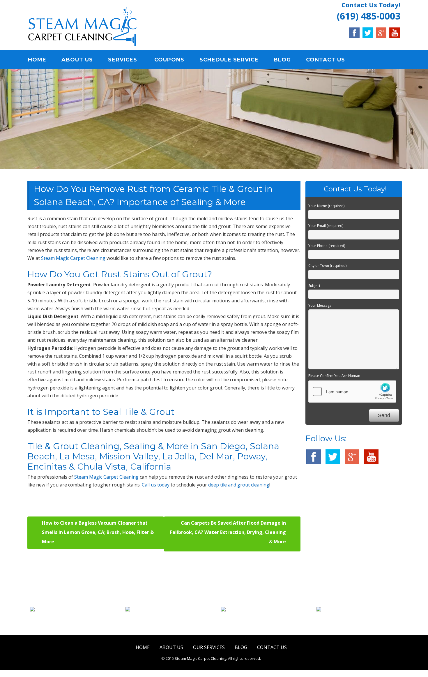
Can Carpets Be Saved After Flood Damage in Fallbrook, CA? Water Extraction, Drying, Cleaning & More (228, 532)
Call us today (155, 485)
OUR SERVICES (209, 647)
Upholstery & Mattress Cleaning (265, 620)
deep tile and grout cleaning (238, 485)
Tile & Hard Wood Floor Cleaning (169, 620)
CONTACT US (325, 60)
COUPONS (169, 60)
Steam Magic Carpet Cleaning (73, 258)
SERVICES (122, 60)
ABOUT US (77, 60)
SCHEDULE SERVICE (229, 60)
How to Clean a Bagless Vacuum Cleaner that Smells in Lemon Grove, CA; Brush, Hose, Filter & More (98, 532)
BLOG (282, 60)
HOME (37, 60)
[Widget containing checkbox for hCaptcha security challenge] (352, 391)
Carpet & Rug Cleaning (74, 616)
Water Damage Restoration (361, 616)
